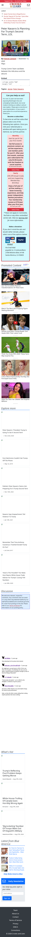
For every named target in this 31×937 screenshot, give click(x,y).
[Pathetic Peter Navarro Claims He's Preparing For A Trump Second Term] (15, 475)
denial (10, 89)
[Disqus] (15, 676)
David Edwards (7, 779)
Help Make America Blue (13, 874)
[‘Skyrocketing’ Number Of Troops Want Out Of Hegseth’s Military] (13, 817)
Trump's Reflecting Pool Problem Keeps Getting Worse (12, 773)
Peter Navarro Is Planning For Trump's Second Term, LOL (15, 31)
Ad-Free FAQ (23, 218)
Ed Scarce (5, 806)
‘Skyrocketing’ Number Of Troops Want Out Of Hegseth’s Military (13, 828)
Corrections (15, 930)
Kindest (10, 244)
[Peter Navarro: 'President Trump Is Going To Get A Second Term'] (15, 419)
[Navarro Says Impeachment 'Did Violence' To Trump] (15, 504)
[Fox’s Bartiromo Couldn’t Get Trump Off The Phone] (15, 447)
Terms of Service (14, 606)
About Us (15, 913)
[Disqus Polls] (15, 632)
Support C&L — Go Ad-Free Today (15, 1)
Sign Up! (7, 898)
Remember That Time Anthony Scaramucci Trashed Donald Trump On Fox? (15, 544)
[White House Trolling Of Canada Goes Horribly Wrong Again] (13, 789)
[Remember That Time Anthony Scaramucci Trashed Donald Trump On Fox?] (15, 532)
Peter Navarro (18, 89)
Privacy (15, 923)
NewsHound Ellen (8, 834)
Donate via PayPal (21, 240)
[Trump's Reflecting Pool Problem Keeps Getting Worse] (13, 761)
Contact (16, 917)
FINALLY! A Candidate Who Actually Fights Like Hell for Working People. (16, 868)
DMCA (15, 927)
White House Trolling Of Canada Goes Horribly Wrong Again (13, 801)
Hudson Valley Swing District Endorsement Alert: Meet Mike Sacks (16, 860)
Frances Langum (9, 59)
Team (15, 910)
